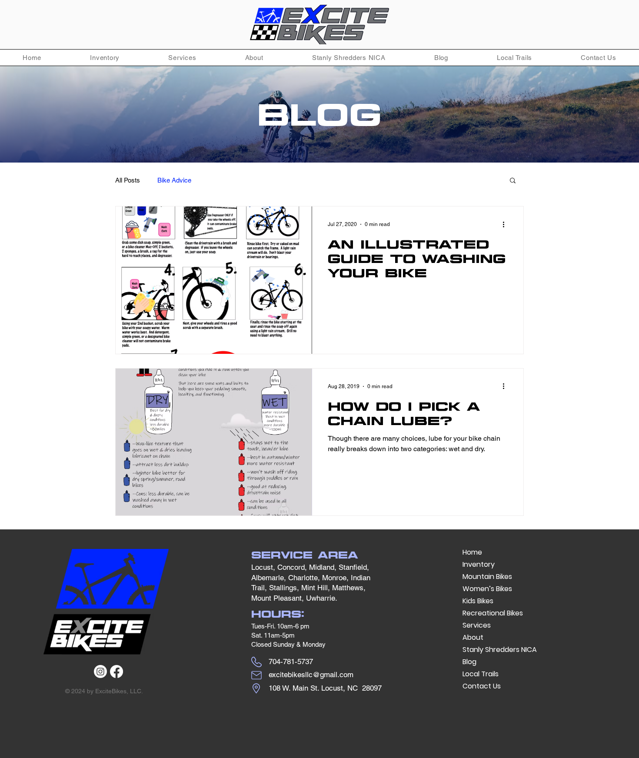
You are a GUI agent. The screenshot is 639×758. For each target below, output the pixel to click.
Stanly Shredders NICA (500, 650)
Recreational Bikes (493, 613)
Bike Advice (174, 180)
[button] (104, 58)
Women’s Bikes (487, 589)
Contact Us (482, 686)
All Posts (127, 180)
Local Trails (481, 674)
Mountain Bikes (487, 577)
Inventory (479, 564)
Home (472, 552)
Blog (469, 662)
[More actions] (506, 224)
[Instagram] (100, 671)
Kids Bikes (478, 601)
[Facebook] (116, 671)
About (473, 637)
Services (477, 625)
